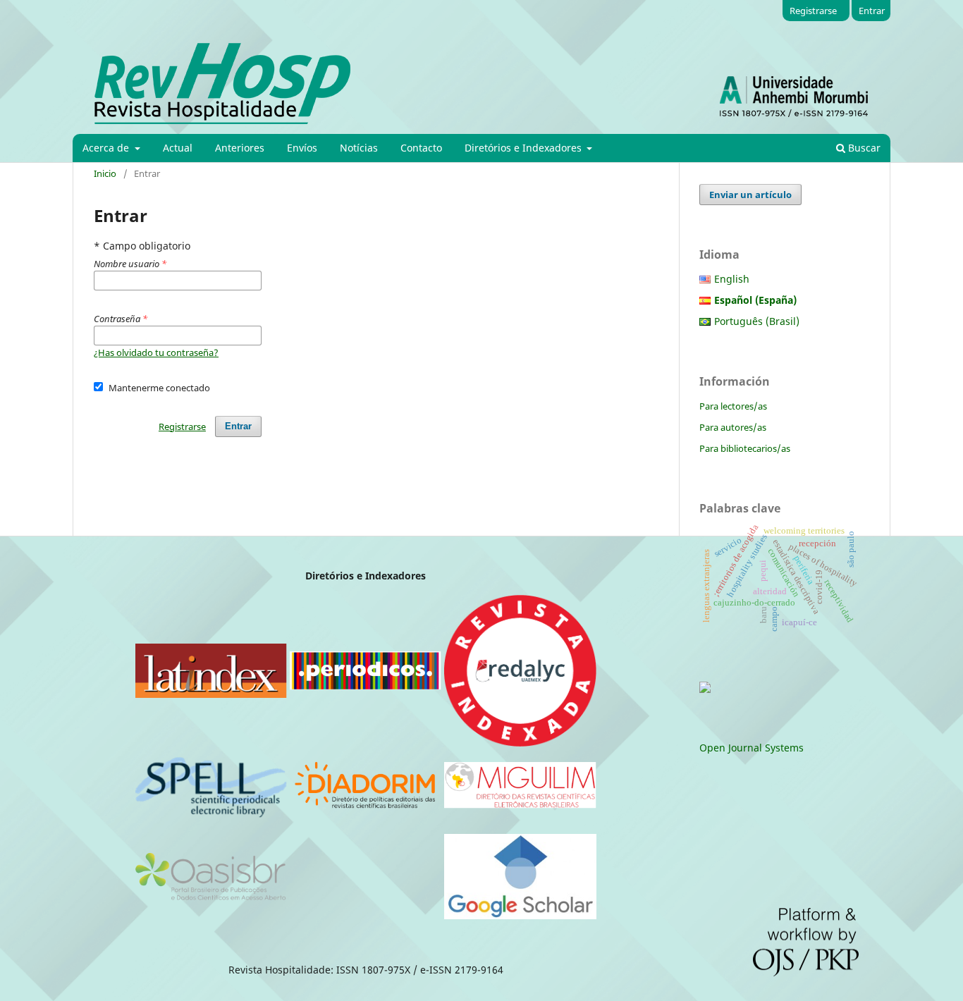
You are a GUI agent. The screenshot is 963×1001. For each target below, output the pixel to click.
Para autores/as (732, 427)
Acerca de (107, 147)
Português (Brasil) (756, 321)
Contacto (421, 147)
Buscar (863, 147)
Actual (177, 147)
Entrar (872, 10)
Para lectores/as (733, 406)
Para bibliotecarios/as (744, 448)
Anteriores (239, 147)
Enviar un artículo (750, 194)
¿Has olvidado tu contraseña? (156, 352)
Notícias (359, 147)
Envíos (302, 147)
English (731, 278)
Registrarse (813, 10)
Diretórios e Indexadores (524, 147)
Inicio (105, 173)
